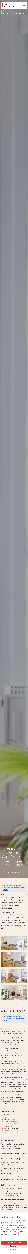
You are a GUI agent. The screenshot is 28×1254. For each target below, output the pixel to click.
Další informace (6, 1238)
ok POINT (1, 11)
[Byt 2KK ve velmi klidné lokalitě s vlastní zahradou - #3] (14, 976)
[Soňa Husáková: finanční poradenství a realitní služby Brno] (8, 5)
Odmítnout (14, 1246)
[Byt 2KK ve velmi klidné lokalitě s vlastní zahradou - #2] (14, 959)
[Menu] (24, 5)
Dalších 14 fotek (13, 1003)
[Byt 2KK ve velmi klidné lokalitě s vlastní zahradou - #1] (14, 943)
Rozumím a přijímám (14, 1242)
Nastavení (14, 1250)
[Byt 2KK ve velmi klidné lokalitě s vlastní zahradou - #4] (14, 992)
